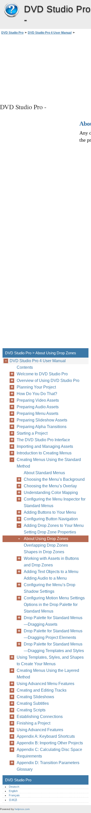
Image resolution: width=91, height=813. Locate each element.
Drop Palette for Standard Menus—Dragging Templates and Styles (54, 647)
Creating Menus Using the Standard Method (49, 462)
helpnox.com (22, 809)
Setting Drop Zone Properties (50, 532)
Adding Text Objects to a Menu (51, 571)
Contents (25, 367)
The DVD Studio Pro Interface (43, 440)
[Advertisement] (45, 68)
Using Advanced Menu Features (45, 683)
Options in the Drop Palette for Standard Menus (51, 607)
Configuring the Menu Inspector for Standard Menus (54, 502)
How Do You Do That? (37, 394)
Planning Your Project (36, 387)
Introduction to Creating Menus (44, 453)
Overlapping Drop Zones (46, 545)
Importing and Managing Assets (45, 446)
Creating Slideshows (35, 697)
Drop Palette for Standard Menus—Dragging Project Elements (53, 634)
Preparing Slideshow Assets (42, 420)
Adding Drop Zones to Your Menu (54, 525)
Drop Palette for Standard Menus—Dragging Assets (53, 621)
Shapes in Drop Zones (44, 552)
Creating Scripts (31, 710)
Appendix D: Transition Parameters (48, 763)
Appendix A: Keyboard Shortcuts (46, 736)
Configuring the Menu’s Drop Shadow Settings (49, 588)
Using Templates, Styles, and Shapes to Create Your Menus (50, 660)
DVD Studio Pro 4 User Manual (50, 32)
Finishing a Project (33, 723)
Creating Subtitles (33, 703)
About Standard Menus (44, 473)
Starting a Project (32, 433)
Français (14, 795)
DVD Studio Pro (11, 10)
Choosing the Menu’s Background (54, 479)
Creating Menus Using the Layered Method (48, 673)
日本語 (13, 799)
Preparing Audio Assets (38, 407)
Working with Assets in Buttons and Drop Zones (51, 561)
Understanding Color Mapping (51, 492)
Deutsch (14, 786)
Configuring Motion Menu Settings (54, 598)
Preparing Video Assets (38, 400)
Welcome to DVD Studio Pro (42, 374)
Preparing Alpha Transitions (41, 426)
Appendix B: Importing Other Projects (50, 743)
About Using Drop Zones (46, 539)
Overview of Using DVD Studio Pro (48, 380)
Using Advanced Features (40, 730)
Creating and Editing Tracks (41, 690)
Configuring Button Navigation (51, 519)
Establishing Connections (40, 716)
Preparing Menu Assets (37, 413)
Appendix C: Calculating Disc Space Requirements (49, 752)
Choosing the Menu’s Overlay (50, 486)
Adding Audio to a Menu (45, 578)
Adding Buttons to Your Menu (50, 512)
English (13, 790)
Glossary (25, 769)
